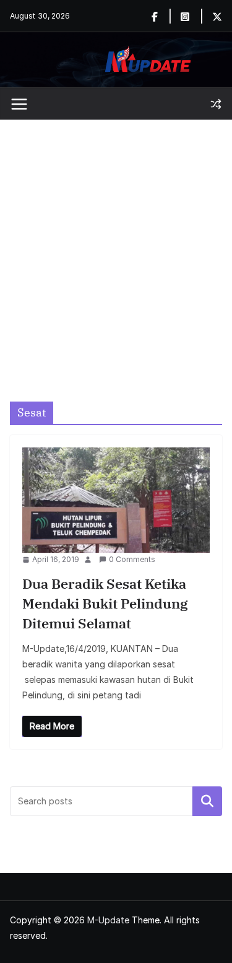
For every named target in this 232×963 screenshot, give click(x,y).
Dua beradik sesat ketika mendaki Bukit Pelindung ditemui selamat (105, 603)
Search (207, 800)
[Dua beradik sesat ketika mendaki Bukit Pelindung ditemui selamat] (116, 500)
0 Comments (132, 559)
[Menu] (19, 104)
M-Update (108, 920)
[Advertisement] (116, 242)
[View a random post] (216, 104)
